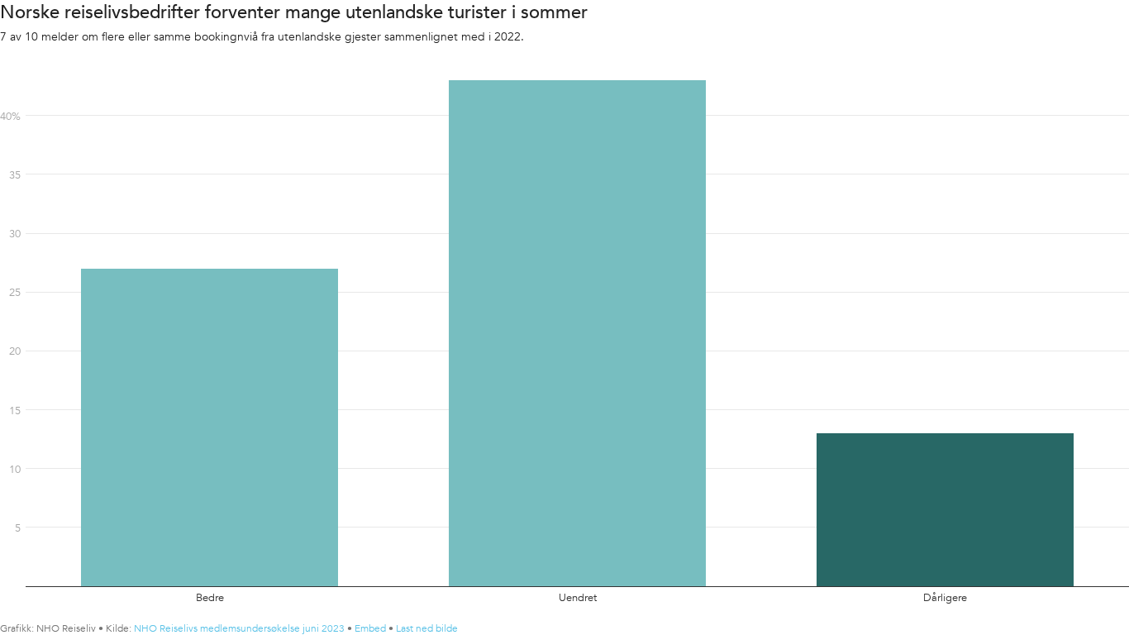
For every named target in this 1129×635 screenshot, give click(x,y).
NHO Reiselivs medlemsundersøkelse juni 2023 (239, 628)
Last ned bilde (427, 628)
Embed (370, 628)
